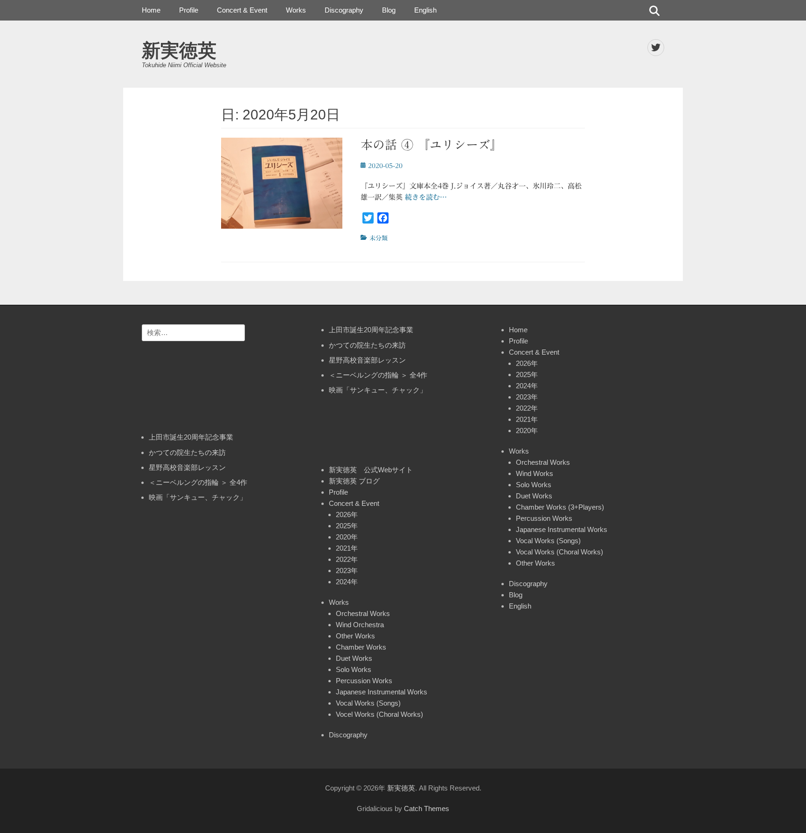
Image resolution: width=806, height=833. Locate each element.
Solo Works (353, 669)
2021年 (347, 548)
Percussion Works (364, 681)
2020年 (347, 537)
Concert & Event (242, 10)
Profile (188, 10)
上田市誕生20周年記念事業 (191, 437)
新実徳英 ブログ (354, 481)
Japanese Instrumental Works (381, 692)
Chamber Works (361, 647)
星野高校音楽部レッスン (187, 467)
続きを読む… (426, 197)
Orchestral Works (363, 613)
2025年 (347, 526)
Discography (344, 10)
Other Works (355, 636)
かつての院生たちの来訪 (187, 452)
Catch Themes (426, 808)
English (425, 10)
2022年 (347, 559)
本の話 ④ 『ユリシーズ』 (431, 145)
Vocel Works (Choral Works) (379, 714)
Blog (389, 10)
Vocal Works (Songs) (368, 703)
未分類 (378, 238)
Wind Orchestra (360, 625)
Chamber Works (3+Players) (560, 507)
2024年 (347, 582)
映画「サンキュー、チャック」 (198, 497)
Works (296, 10)
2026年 (347, 514)
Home (151, 10)
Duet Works (354, 658)
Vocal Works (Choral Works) (559, 552)
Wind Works (534, 473)
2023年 (347, 570)
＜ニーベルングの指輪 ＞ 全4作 (198, 482)
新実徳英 (179, 50)
